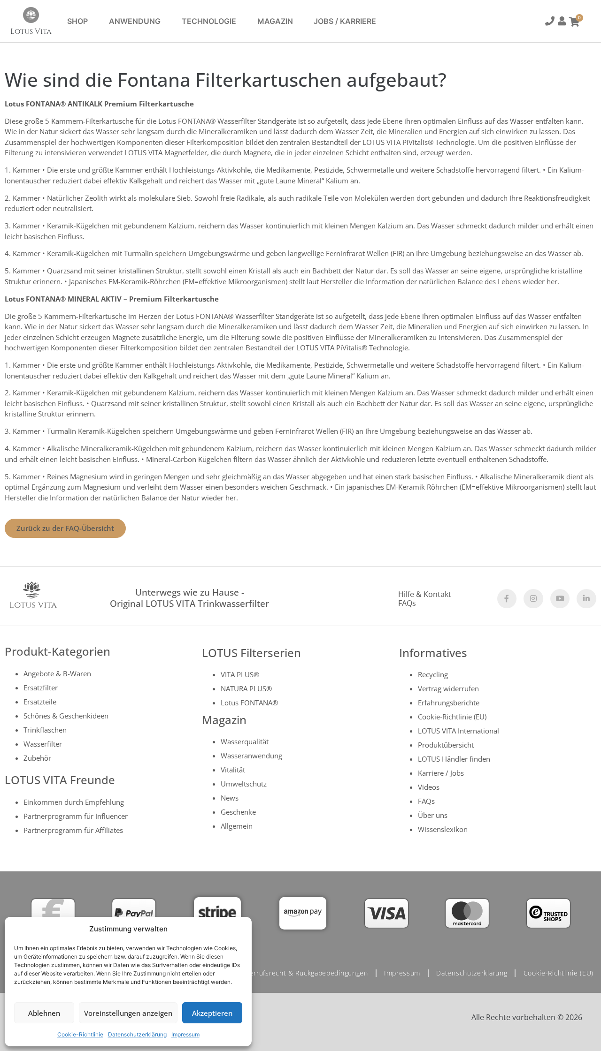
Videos (428, 787)
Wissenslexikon (443, 829)
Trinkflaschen (45, 729)
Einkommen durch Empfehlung (73, 802)
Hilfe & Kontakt (424, 594)
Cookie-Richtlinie (80, 1034)
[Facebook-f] (507, 599)
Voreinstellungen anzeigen (128, 1013)
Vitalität (233, 769)
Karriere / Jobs (441, 773)
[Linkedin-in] (586, 599)
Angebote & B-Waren (57, 673)
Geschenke (238, 812)
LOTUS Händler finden (454, 759)
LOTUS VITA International (458, 730)
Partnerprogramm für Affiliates (73, 830)
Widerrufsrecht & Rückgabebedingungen (303, 972)
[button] (549, 22)
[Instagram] (533, 599)
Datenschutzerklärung (137, 1034)
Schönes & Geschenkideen (65, 715)
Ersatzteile (39, 701)
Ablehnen (44, 1013)
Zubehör (37, 758)
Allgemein (237, 826)
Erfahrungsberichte (448, 702)
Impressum (185, 1034)
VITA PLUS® (240, 674)
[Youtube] (560, 599)
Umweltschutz (244, 783)
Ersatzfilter (40, 687)
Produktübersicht (446, 744)
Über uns (432, 815)
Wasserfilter (42, 744)
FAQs (407, 603)
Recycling (433, 674)
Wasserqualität (245, 741)
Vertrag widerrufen (448, 688)
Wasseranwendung (251, 755)
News (230, 797)
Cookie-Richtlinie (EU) (452, 716)
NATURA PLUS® (246, 688)
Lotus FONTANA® (249, 702)
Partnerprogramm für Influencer (75, 816)
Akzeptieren (212, 1013)
